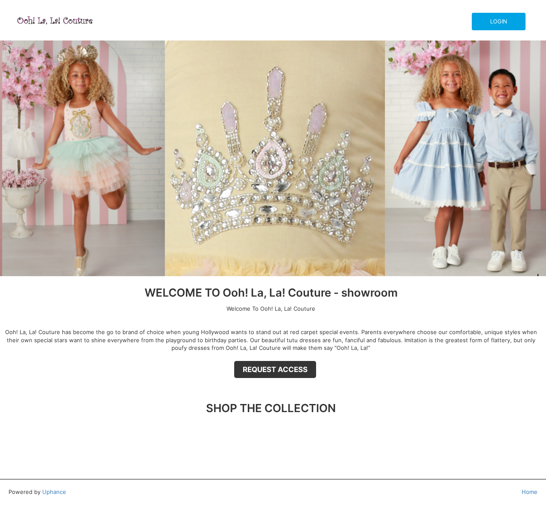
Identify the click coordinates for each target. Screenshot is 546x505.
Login (498, 21)
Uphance (54, 491)
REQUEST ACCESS (275, 369)
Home (529, 491)
